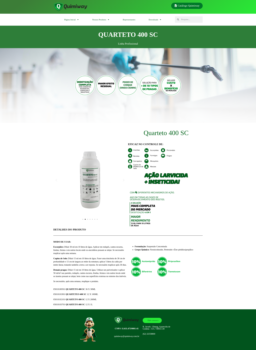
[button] (56, 180)
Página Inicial (70, 20)
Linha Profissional (128, 43)
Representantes (129, 20)
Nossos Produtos (99, 20)
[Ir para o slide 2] (85, 219)
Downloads (153, 20)
